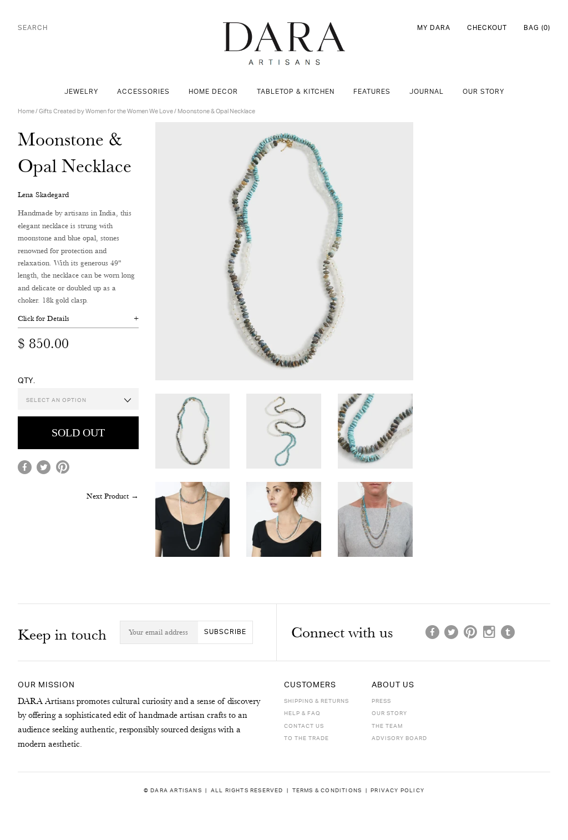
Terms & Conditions (327, 790)
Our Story (483, 92)
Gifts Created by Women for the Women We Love (106, 111)
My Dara (433, 28)
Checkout (487, 28)
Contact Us (304, 726)
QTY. (26, 380)
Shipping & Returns (316, 701)
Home (26, 111)
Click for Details (43, 318)
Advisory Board (399, 738)
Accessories (143, 92)
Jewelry (81, 92)
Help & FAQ (302, 713)
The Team (387, 726)
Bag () (537, 28)
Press (381, 701)
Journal (426, 92)
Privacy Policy (397, 790)
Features (371, 92)
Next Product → (113, 495)
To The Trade (306, 738)
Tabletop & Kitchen (295, 92)
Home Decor (213, 92)
